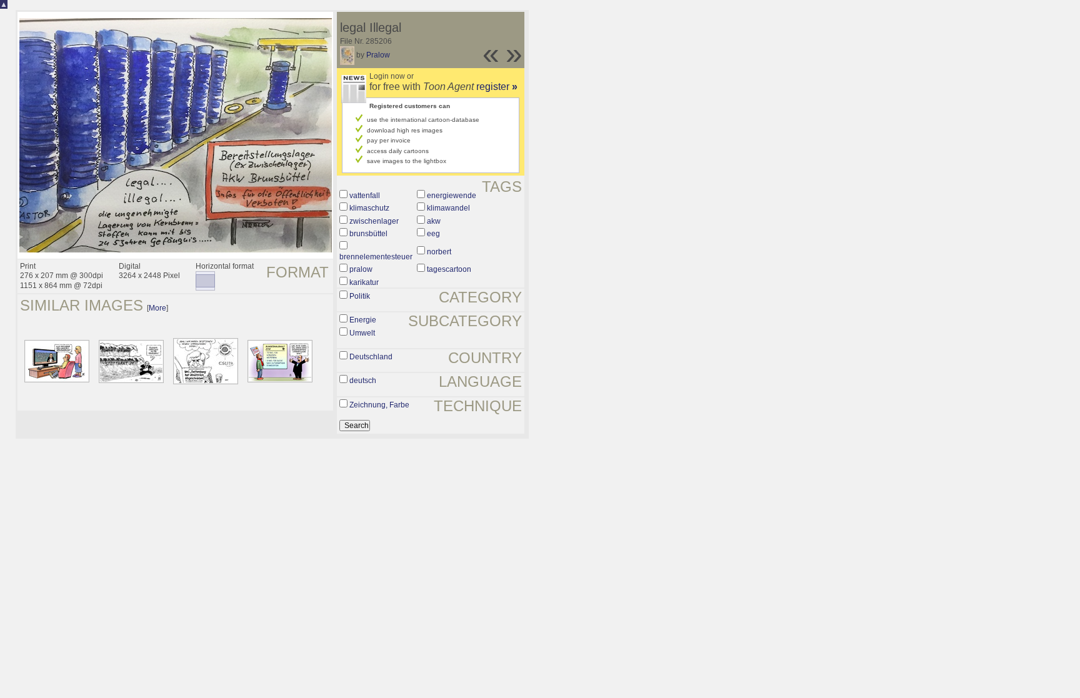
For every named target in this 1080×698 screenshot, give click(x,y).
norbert (439, 251)
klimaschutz (369, 208)
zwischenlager (374, 221)
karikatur (364, 282)
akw (434, 221)
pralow (360, 269)
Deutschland (370, 356)
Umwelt (362, 333)
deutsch (362, 380)
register (497, 86)
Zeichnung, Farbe (379, 405)
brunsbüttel (368, 233)
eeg (433, 233)
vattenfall (364, 195)
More (157, 308)
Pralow (378, 55)
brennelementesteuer (375, 256)
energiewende (451, 195)
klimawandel (448, 208)
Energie (362, 320)
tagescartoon (449, 269)
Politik (359, 296)
